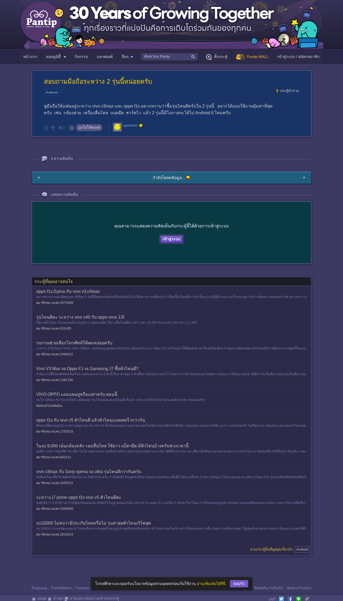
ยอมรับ (239, 583)
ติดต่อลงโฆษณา (299, 588)
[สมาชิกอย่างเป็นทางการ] (141, 126)
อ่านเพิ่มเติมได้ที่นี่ (211, 583)
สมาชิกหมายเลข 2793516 (54, 431)
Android (51, 92)
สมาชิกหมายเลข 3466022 (54, 354)
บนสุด (42, 598)
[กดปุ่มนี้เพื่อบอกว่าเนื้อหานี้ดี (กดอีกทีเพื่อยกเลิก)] (52, 127)
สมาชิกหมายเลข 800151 (53, 457)
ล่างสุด (58, 598)
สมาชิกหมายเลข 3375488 (54, 303)
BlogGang (39, 588)
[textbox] (169, 57)
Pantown (82, 588)
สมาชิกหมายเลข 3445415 (54, 483)
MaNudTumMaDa (49, 406)
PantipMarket (61, 588)
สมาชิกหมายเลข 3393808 (54, 509)
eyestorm (130, 126)
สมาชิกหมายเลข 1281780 (54, 380)
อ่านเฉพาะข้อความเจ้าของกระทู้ (94, 598)
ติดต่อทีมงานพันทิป (268, 588)
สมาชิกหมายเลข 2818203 (54, 534)
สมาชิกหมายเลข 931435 (53, 328)
